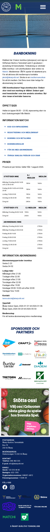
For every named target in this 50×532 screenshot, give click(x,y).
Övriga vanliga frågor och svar (23, 155)
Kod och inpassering (17, 127)
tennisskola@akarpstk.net (13, 298)
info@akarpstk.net (16, 464)
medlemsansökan (37, 77)
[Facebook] (4, 487)
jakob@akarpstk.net (10, 77)
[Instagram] (12, 487)
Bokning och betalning (19, 138)
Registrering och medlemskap (22, 132)
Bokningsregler (15, 144)
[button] (43, 6)
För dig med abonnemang (19, 150)
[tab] (25, 127)
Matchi (5, 72)
